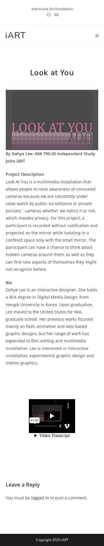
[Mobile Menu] (97, 35)
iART (15, 35)
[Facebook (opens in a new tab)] (49, 14)
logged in (40, 498)
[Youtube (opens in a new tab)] (56, 14)
